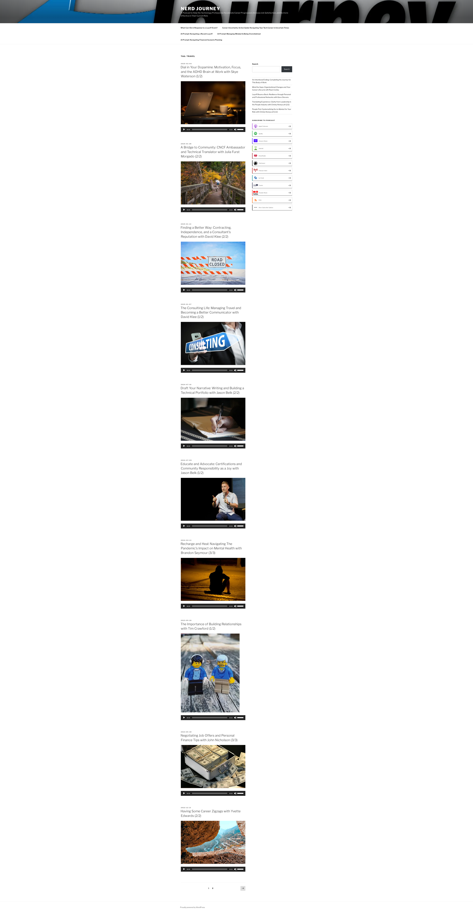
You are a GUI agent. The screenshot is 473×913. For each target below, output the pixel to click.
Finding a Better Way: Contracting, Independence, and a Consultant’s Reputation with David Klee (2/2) (206, 232)
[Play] (184, 129)
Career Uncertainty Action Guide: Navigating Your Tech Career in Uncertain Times (255, 28)
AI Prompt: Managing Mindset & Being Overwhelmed (239, 34)
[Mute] (235, 129)
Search (255, 64)
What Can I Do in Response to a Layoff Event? (199, 28)
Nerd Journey (200, 8)
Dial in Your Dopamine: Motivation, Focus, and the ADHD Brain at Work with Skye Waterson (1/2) (211, 71)
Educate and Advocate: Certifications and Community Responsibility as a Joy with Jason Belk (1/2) (211, 468)
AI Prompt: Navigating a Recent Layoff (197, 34)
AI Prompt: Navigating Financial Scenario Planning (201, 40)
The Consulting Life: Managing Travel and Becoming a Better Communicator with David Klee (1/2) (211, 312)
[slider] (240, 129)
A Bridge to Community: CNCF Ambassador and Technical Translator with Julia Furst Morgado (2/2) (213, 151)
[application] (213, 129)
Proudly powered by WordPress (192, 907)
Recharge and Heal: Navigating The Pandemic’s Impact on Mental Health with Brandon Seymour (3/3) (211, 548)
